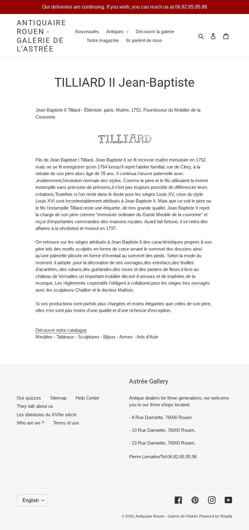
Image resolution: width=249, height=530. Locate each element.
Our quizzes (29, 397)
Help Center (87, 397)
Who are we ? (30, 422)
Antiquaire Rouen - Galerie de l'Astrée (41, 36)
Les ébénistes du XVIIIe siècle (47, 414)
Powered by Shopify (215, 516)
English (30, 500)
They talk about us (35, 406)
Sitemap (58, 397)
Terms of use (66, 422)
